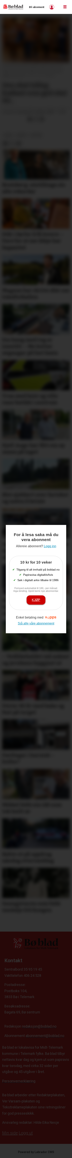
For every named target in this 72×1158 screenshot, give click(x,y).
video (8, 135)
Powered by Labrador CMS (36, 1152)
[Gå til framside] (13, 7)
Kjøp (36, 600)
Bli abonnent (36, 7)
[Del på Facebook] (30, 119)
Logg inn (52, 7)
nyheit (21, 135)
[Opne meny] (65, 7)
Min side (10, 1133)
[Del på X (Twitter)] (36, 119)
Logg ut (26, 1133)
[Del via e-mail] (42, 119)
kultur (36, 135)
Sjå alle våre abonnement (36, 623)
